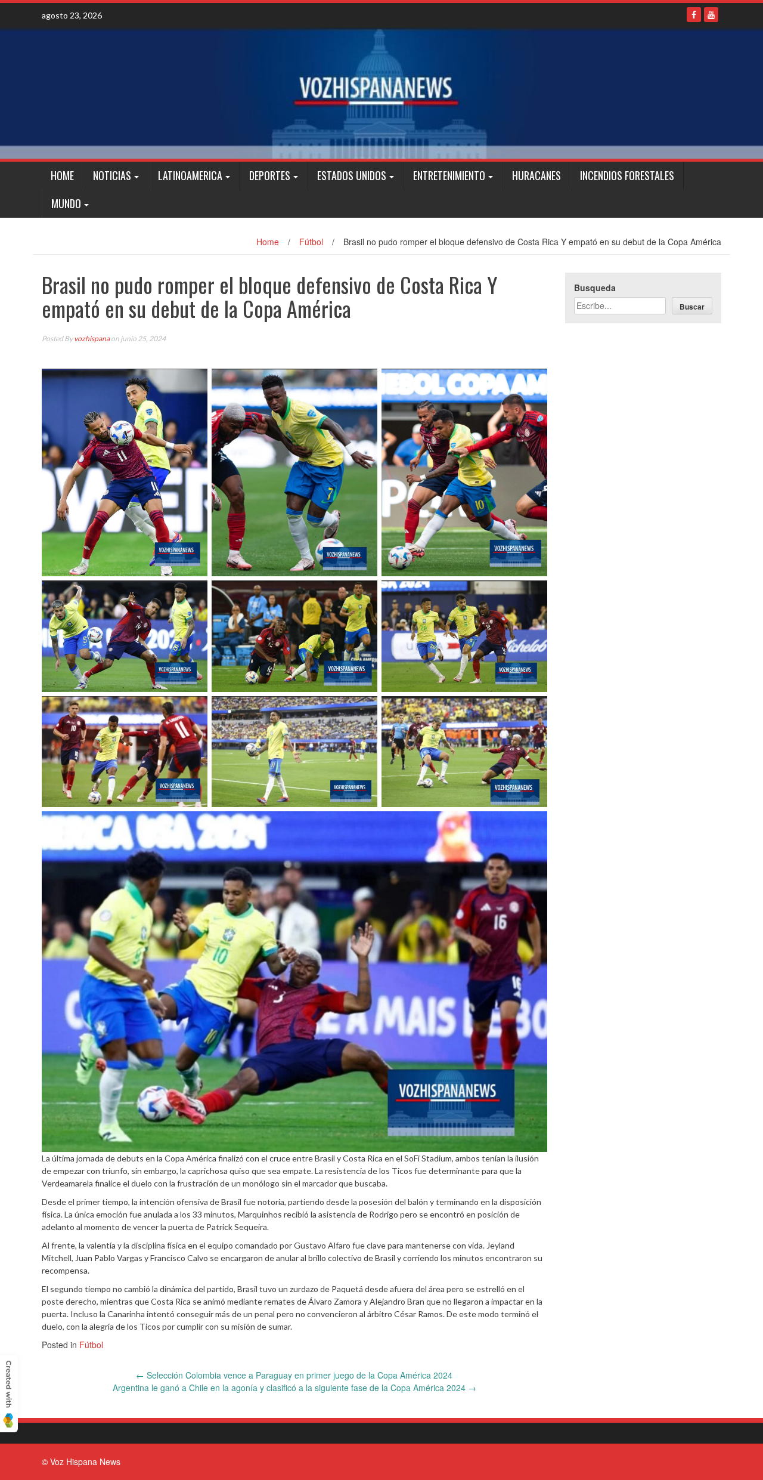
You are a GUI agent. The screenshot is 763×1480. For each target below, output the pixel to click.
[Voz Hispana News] (381, 93)
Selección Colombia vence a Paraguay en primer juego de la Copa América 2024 (294, 1375)
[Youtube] (711, 14)
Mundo (66, 203)
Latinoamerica (190, 175)
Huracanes (536, 175)
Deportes (269, 175)
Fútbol (311, 242)
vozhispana (92, 338)
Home (62, 175)
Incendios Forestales (627, 175)
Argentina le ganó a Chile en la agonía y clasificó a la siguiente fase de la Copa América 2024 (294, 1388)
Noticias (112, 175)
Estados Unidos (351, 175)
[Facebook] (694, 14)
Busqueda (595, 287)
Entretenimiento (449, 175)
